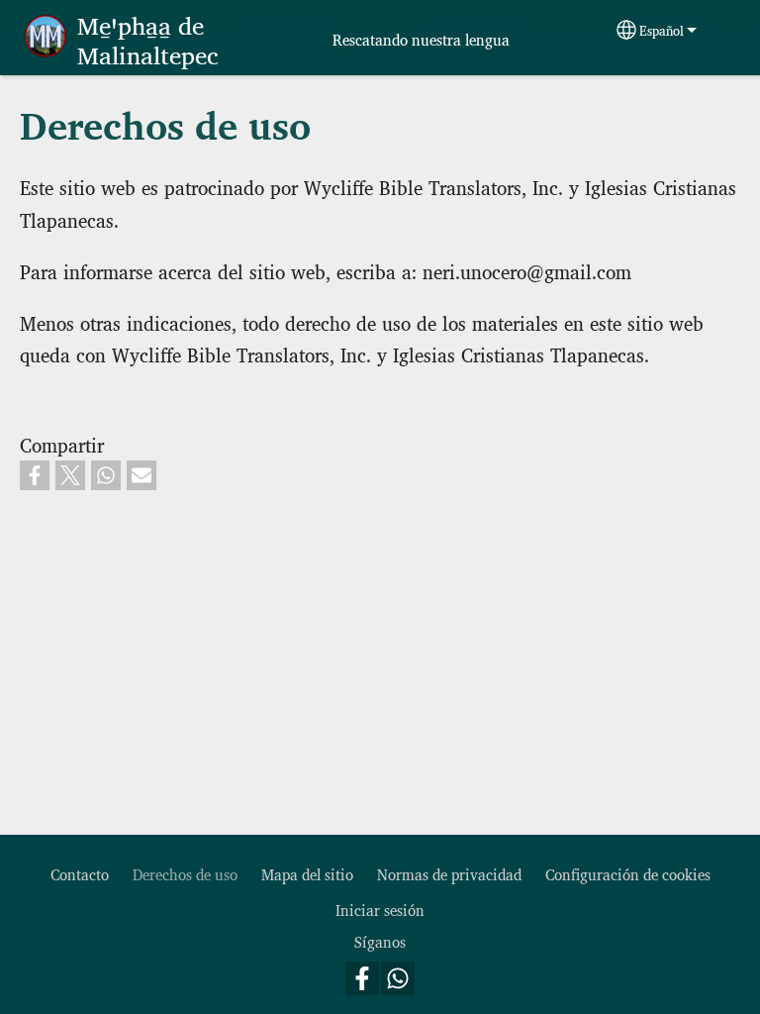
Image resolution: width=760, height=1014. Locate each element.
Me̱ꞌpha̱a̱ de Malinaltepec (148, 39)
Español (661, 30)
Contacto (79, 873)
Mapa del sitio (307, 873)
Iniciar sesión (380, 909)
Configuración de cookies (628, 873)
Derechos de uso (185, 873)
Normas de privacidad (449, 873)
